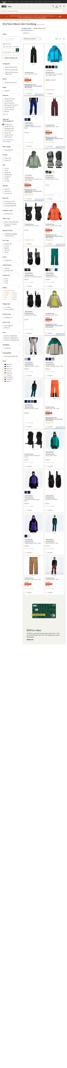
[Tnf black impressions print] (29, 269)
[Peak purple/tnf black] (53, 269)
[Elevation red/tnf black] (53, 67)
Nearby (17, 46)
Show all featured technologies (8, 140)
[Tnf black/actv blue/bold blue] (29, 536)
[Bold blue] (26, 119)
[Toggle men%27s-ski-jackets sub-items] (4, 70)
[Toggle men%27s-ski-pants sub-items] (4, 67)
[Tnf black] (29, 119)
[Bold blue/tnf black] (50, 67)
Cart (60, 6)
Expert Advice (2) (39, 28)
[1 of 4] (32, 64)
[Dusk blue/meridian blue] (56, 67)
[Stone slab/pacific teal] (53, 359)
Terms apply (30, 637)
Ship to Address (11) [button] (11, 58)
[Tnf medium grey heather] (46, 172)
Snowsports (5, 20)
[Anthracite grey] (32, 401)
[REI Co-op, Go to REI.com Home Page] (4, 6)
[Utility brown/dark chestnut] (50, 172)
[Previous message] (7, 16)
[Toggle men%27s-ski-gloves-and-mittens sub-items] (4, 72)
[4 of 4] (34, 64)
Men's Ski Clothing (25, 20)
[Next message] (58, 16)
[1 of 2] (33, 221)
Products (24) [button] (26, 28)
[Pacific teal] (56, 269)
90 (64, 38)
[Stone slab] (50, 269)
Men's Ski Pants (10, 67)
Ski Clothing (17, 20)
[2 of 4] (33, 64)
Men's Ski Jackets (10, 69)
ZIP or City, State (7, 46)
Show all (5, 114)
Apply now (30, 639)
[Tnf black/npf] (46, 67)
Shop (9, 6)
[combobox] (33, 11)
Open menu (64, 6)
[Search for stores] (17, 50)
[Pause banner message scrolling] (60, 16)
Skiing (11, 20)
